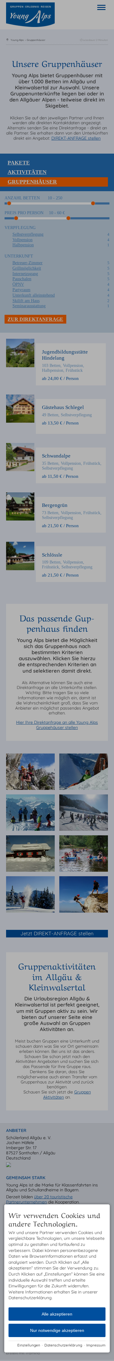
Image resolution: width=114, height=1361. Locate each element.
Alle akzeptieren (57, 1314)
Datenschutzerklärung (63, 1345)
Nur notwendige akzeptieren (57, 1330)
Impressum (95, 1345)
